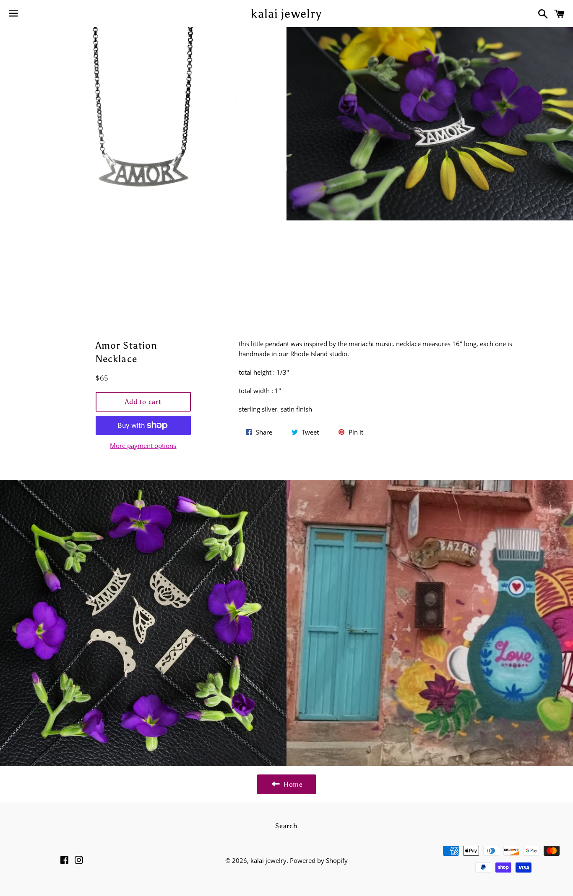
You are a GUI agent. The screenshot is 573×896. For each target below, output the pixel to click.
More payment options (143, 445)
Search (286, 826)
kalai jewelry (286, 13)
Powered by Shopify (319, 860)
